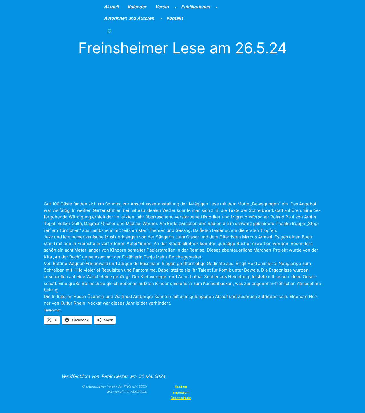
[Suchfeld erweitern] (109, 31)
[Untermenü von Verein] (175, 7)
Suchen (181, 386)
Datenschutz (181, 398)
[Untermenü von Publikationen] (216, 7)
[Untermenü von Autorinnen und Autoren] (160, 18)
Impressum (180, 392)
